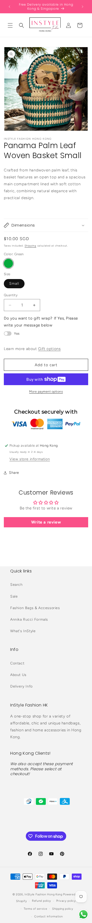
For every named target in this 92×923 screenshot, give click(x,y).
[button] (10, 25)
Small (14, 283)
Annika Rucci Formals (29, 619)
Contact (17, 663)
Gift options (49, 348)
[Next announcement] (82, 6)
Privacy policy (66, 901)
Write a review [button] (46, 522)
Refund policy (41, 901)
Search (16, 584)
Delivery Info (21, 686)
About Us (18, 675)
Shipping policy (62, 908)
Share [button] (14, 472)
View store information (29, 459)
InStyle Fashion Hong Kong (43, 894)
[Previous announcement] (9, 6)
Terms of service (35, 908)
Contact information (48, 916)
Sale (14, 596)
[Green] (8, 263)
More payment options (46, 391)
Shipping (30, 245)
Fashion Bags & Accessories (35, 608)
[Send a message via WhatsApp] (83, 914)
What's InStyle (23, 631)
